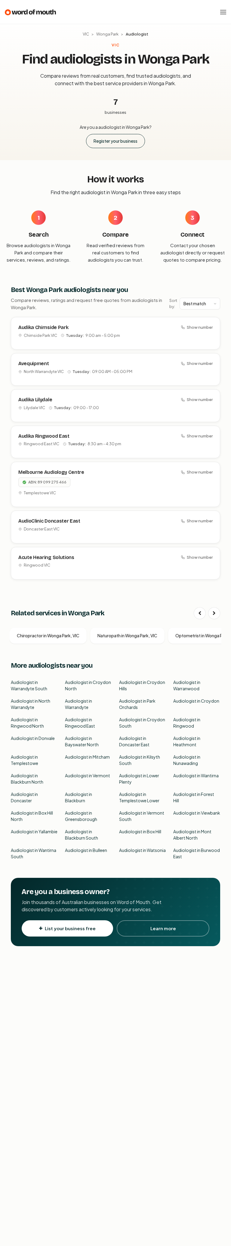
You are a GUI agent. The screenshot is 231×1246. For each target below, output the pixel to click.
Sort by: (173, 303)
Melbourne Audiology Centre (51, 472)
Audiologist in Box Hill (140, 831)
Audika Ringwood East (43, 436)
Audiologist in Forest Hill (193, 797)
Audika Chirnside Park (43, 327)
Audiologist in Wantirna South (33, 853)
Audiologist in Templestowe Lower (139, 797)
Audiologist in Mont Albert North (192, 835)
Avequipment (33, 363)
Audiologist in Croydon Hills (142, 685)
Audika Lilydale (35, 399)
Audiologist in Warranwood (186, 685)
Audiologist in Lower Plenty (139, 779)
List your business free (70, 928)
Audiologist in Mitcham (87, 757)
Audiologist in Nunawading (186, 760)
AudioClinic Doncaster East (49, 521)
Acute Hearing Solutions (46, 557)
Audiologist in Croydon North (88, 685)
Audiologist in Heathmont (186, 741)
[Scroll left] (200, 613)
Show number (200, 327)
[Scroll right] (214, 613)
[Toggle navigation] (223, 12)
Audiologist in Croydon (196, 701)
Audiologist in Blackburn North (27, 779)
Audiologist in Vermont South (141, 816)
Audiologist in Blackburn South (81, 835)
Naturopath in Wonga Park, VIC (127, 635)
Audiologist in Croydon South (142, 723)
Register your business (115, 141)
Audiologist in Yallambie (34, 831)
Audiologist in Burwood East (196, 853)
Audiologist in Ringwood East (80, 723)
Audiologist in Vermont (87, 775)
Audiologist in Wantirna (196, 775)
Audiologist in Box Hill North (32, 816)
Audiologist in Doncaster (24, 797)
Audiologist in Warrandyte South (29, 685)
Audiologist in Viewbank (196, 813)
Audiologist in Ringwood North (27, 723)
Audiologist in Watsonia (142, 850)
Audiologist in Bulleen (86, 850)
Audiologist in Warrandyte (78, 704)
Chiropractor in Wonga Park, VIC (48, 635)
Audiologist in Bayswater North (82, 741)
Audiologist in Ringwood (186, 723)
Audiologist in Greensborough (81, 816)
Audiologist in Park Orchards (137, 704)
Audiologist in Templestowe (24, 760)
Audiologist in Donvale (33, 738)
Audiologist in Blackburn (78, 797)
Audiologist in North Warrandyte (30, 704)
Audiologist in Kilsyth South (139, 760)
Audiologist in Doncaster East (134, 741)
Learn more (163, 928)
